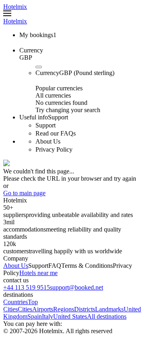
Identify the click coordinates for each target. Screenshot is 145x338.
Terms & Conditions (87, 265)
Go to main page (24, 193)
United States (70, 316)
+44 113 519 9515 (26, 287)
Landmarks (109, 309)
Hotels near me (38, 272)
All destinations (106, 316)
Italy (47, 316)
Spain (34, 316)
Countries (15, 301)
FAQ (54, 265)
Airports (42, 309)
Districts (84, 309)
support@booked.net (76, 287)
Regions (63, 309)
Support (38, 265)
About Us (15, 265)
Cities (25, 309)
